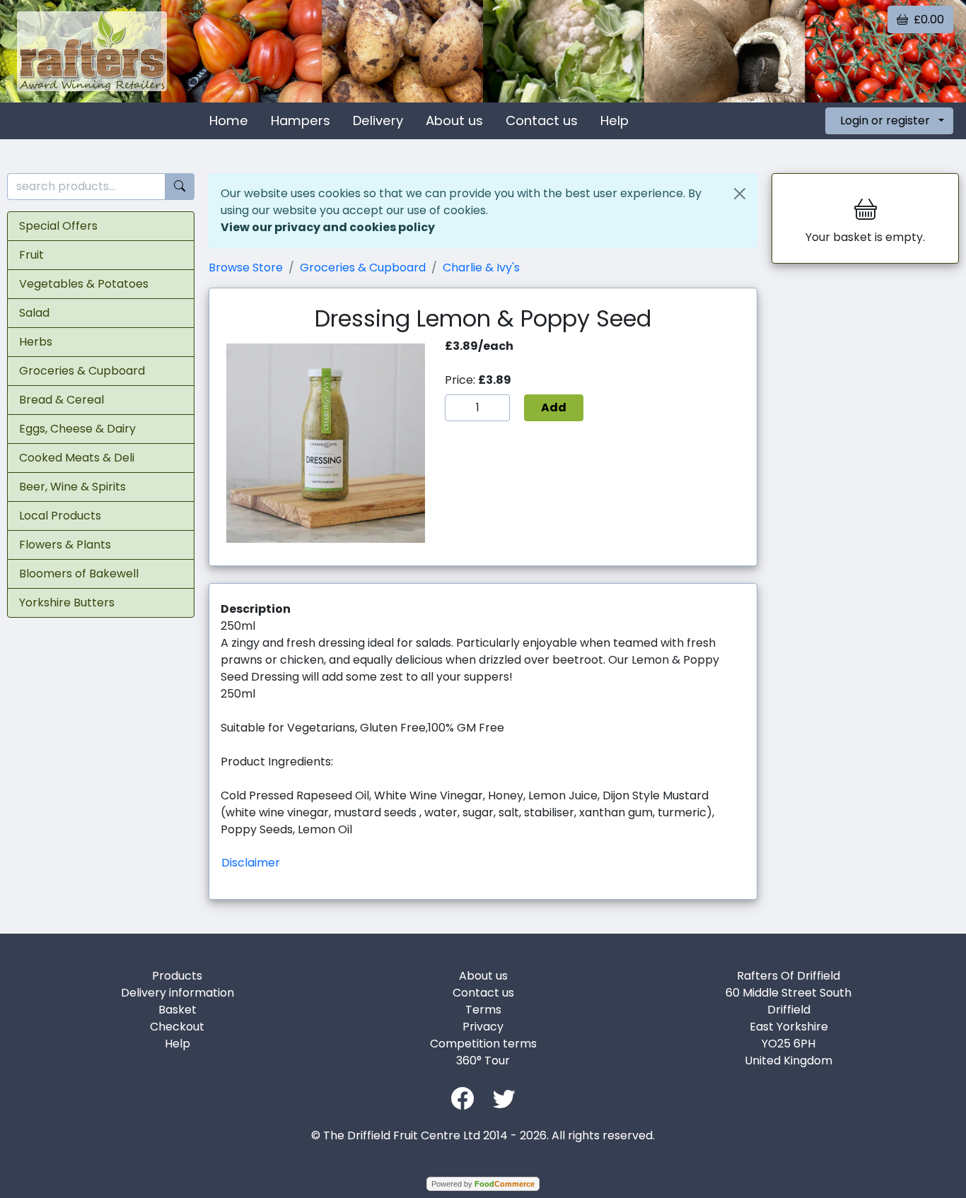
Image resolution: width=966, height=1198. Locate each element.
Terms (483, 1010)
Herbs (35, 342)
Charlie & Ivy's (481, 267)
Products (177, 976)
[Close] (740, 193)
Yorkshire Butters (67, 602)
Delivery (378, 120)
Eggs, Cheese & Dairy (77, 429)
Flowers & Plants (65, 544)
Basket (177, 1010)
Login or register (885, 120)
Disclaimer (250, 863)
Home (228, 120)
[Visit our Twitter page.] (504, 1097)
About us (454, 120)
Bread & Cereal (61, 400)
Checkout (177, 1026)
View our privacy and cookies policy (328, 227)
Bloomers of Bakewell (79, 573)
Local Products (60, 515)
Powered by (483, 1184)
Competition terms (483, 1043)
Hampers (300, 120)
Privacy (483, 1026)
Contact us (542, 120)
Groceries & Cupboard (82, 371)
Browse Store (246, 267)
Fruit (31, 255)
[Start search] (179, 187)
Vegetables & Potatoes (84, 284)
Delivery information (177, 993)
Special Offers (58, 226)
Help (614, 120)
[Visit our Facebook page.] (462, 1097)
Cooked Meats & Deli (76, 458)
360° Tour (483, 1060)
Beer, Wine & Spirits (72, 486)
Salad (34, 313)
